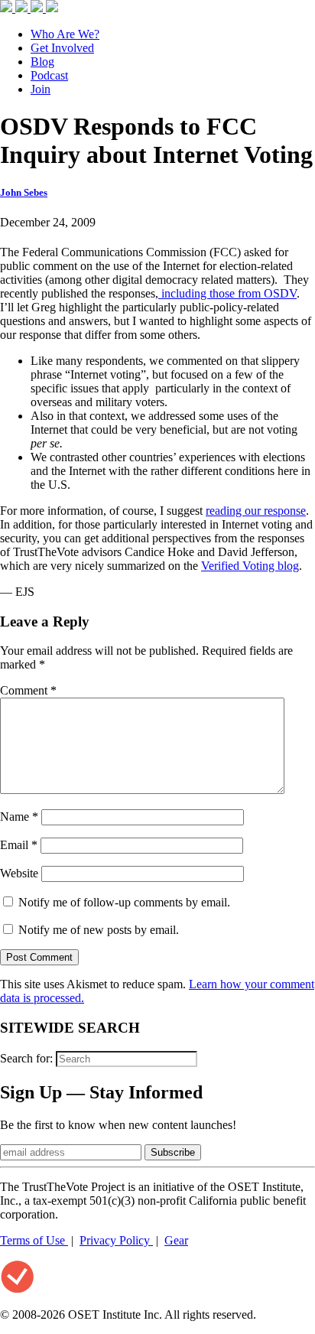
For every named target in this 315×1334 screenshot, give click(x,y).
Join (40, 89)
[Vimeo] (52, 8)
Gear (176, 1240)
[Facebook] (7, 8)
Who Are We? (65, 34)
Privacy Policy (116, 1240)
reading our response (256, 510)
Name (19, 816)
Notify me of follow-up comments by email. (124, 902)
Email (18, 844)
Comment (28, 690)
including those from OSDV (227, 293)
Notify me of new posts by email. (98, 929)
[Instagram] (38, 8)
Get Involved (62, 47)
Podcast (49, 75)
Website (19, 873)
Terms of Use (34, 1240)
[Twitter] (23, 8)
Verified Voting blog (250, 565)
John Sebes (23, 192)
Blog (42, 61)
